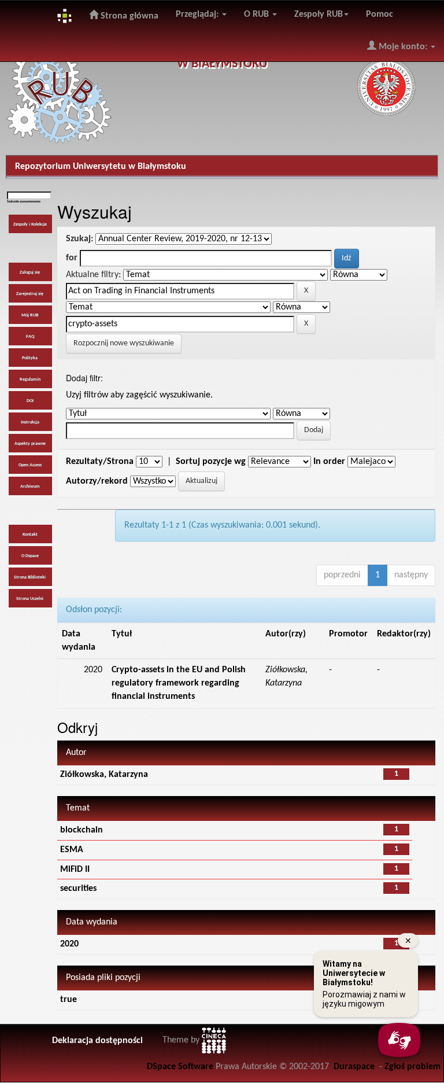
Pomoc (379, 14)
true (68, 999)
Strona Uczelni (29, 598)
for (71, 258)
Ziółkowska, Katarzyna (104, 774)
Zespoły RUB (318, 14)
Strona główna (128, 16)
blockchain (81, 830)
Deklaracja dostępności (97, 1040)
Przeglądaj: (198, 14)
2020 (69, 944)
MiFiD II (75, 869)
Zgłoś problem (412, 1066)
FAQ (30, 336)
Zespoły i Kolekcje (30, 224)
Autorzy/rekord (97, 481)
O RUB (257, 14)
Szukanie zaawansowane (23, 202)
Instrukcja (30, 422)
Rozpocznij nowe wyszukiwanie (123, 343)
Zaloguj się (30, 272)
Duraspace (354, 1066)
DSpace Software (180, 1066)
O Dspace (30, 556)
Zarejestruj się (29, 294)
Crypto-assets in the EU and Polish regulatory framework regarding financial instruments (179, 683)
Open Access (30, 465)
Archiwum (30, 486)
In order (329, 461)
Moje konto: (403, 46)
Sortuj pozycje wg (211, 461)
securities (78, 888)
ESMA (71, 849)
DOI (30, 401)
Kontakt (30, 534)
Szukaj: (79, 239)
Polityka (30, 358)
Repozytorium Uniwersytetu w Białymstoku (100, 166)
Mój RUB (29, 315)
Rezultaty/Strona (100, 461)
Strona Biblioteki (30, 577)
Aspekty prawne (30, 443)
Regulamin (30, 379)
